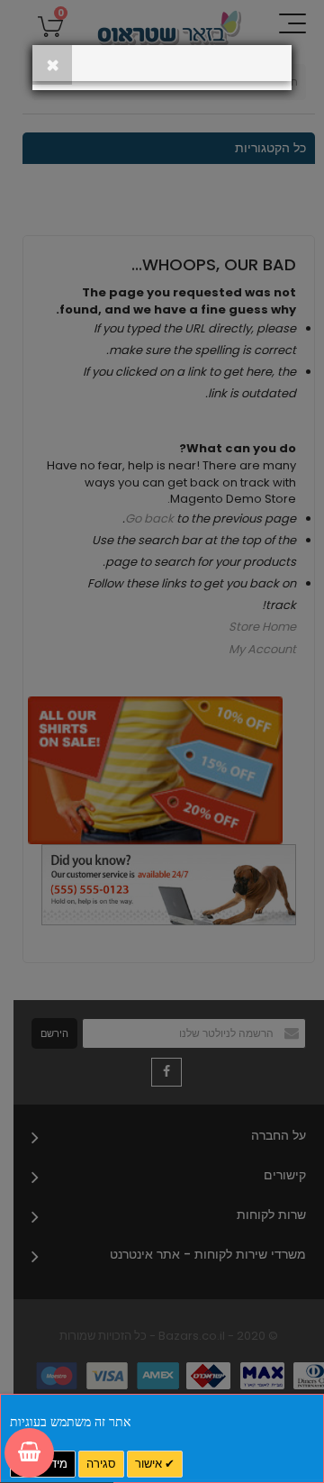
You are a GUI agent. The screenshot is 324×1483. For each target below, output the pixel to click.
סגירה (101, 1463)
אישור (150, 1463)
